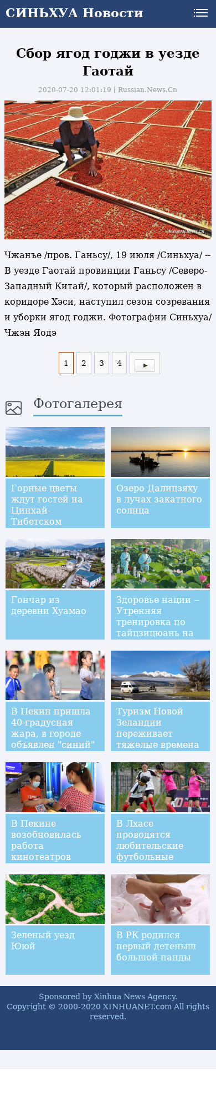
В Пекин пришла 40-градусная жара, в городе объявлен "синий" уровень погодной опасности (53, 739)
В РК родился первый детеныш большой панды (156, 946)
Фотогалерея (77, 403)
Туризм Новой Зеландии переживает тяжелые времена (157, 728)
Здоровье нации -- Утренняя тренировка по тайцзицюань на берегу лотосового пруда (159, 628)
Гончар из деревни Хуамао (48, 605)
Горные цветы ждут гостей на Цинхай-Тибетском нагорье (47, 510)
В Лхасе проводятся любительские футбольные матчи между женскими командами (149, 856)
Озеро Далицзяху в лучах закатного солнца (159, 499)
